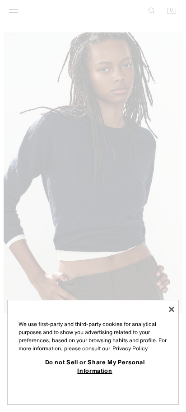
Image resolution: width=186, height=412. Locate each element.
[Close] (171, 309)
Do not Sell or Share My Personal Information (95, 366)
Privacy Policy (130, 348)
